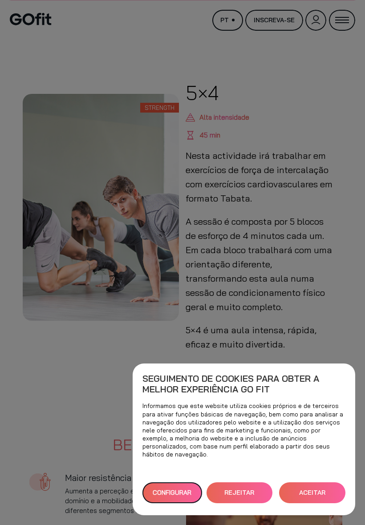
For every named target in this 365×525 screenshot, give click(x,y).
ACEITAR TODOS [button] (312, 496)
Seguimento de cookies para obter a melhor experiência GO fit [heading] (230, 384)
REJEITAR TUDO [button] (239, 496)
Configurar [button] (172, 493)
